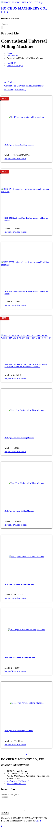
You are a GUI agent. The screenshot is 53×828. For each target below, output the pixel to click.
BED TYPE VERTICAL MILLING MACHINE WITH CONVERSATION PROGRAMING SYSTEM (26, 365)
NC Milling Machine (15, 89)
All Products (9, 82)
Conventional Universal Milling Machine (24, 86)
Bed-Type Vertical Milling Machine (19, 731)
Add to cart (21, 158)
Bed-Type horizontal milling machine (19, 145)
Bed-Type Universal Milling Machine (19, 438)
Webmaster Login (15, 65)
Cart (11, 63)
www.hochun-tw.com (16, 783)
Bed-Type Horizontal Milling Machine (20, 657)
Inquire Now (10, 158)
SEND (4, 813)
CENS (38, 820)
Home (9, 53)
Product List (12, 55)
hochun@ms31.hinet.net (18, 781)
